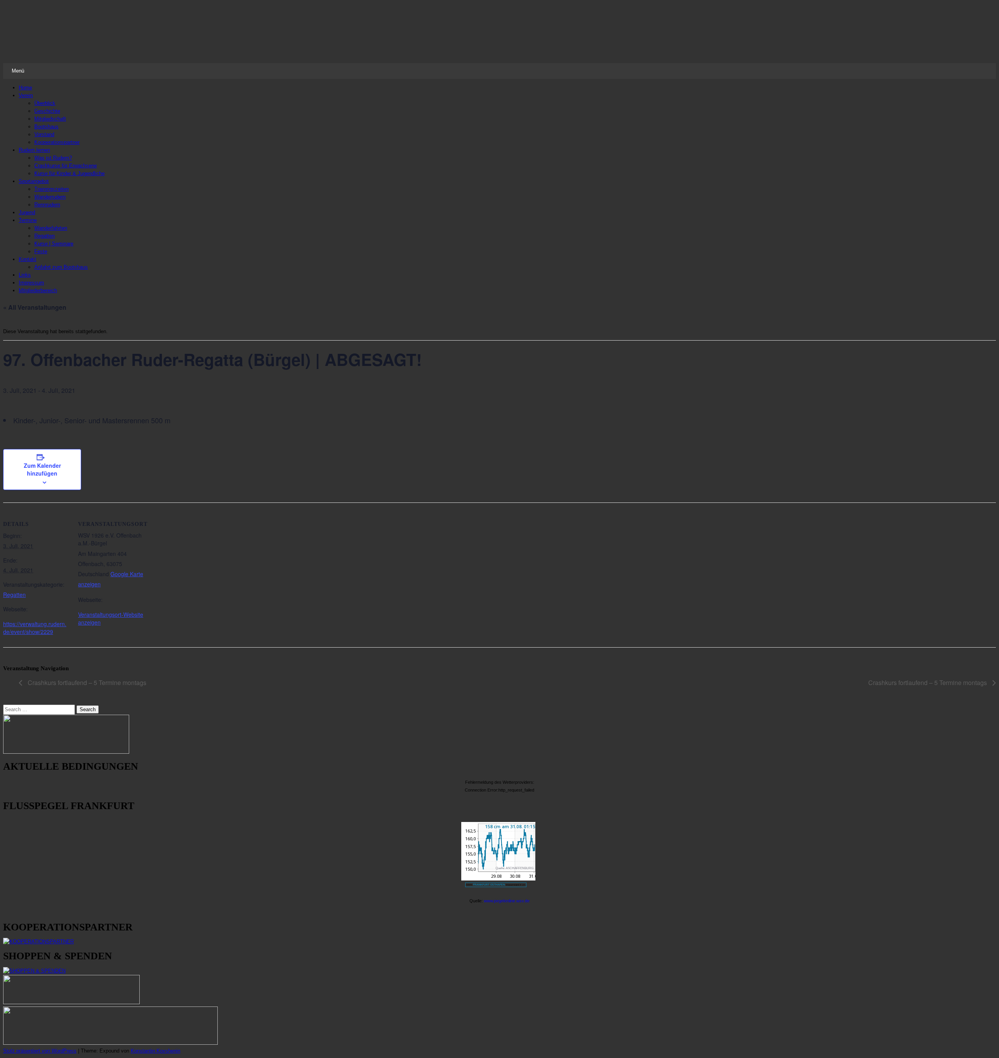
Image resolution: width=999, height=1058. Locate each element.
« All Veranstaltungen (34, 307)
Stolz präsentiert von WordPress (39, 1051)
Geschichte (47, 111)
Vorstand (44, 134)
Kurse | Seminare (53, 244)
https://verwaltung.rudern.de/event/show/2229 (34, 628)
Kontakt (27, 259)
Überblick (44, 103)
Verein (26, 95)
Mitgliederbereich (38, 290)
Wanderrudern (50, 197)
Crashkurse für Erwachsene (65, 166)
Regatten (44, 236)
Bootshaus (46, 127)
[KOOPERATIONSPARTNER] (38, 941)
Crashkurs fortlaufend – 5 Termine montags (86, 682)
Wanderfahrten (50, 228)
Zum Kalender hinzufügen (42, 469)
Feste (40, 251)
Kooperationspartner (57, 142)
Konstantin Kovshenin (155, 1051)
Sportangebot (34, 181)
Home (25, 88)
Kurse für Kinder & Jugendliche (69, 173)
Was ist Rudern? (53, 158)
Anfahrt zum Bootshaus (61, 267)
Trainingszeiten (51, 189)
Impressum (31, 283)
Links (25, 275)
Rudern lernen (34, 150)
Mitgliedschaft (50, 119)
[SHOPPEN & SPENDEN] (34, 971)
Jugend (27, 212)
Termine (28, 220)
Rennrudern (47, 205)
